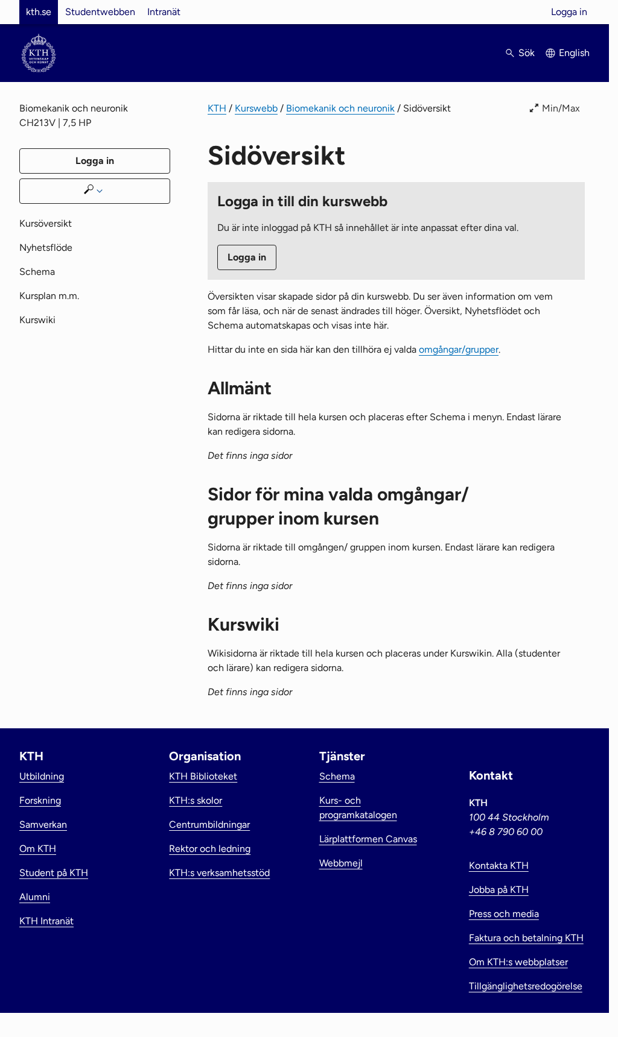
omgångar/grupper (459, 349)
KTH (217, 108)
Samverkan (43, 824)
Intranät (163, 11)
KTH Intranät (46, 921)
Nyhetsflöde (45, 247)
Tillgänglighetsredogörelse (525, 986)
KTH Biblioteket (203, 776)
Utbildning (41, 776)
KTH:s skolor (195, 800)
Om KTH (37, 848)
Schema (37, 271)
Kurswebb (256, 108)
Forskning (40, 800)
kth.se (38, 11)
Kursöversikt (45, 223)
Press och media (504, 913)
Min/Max (561, 108)
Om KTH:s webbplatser (518, 962)
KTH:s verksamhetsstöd (219, 872)
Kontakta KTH (499, 865)
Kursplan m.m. (49, 295)
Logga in (569, 11)
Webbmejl (341, 863)
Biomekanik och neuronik (340, 108)
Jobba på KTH (499, 889)
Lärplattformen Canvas (368, 839)
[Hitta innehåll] (94, 191)
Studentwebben (100, 11)
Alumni (34, 897)
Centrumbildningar (209, 824)
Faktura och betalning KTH (526, 938)
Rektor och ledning (209, 848)
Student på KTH (53, 872)
